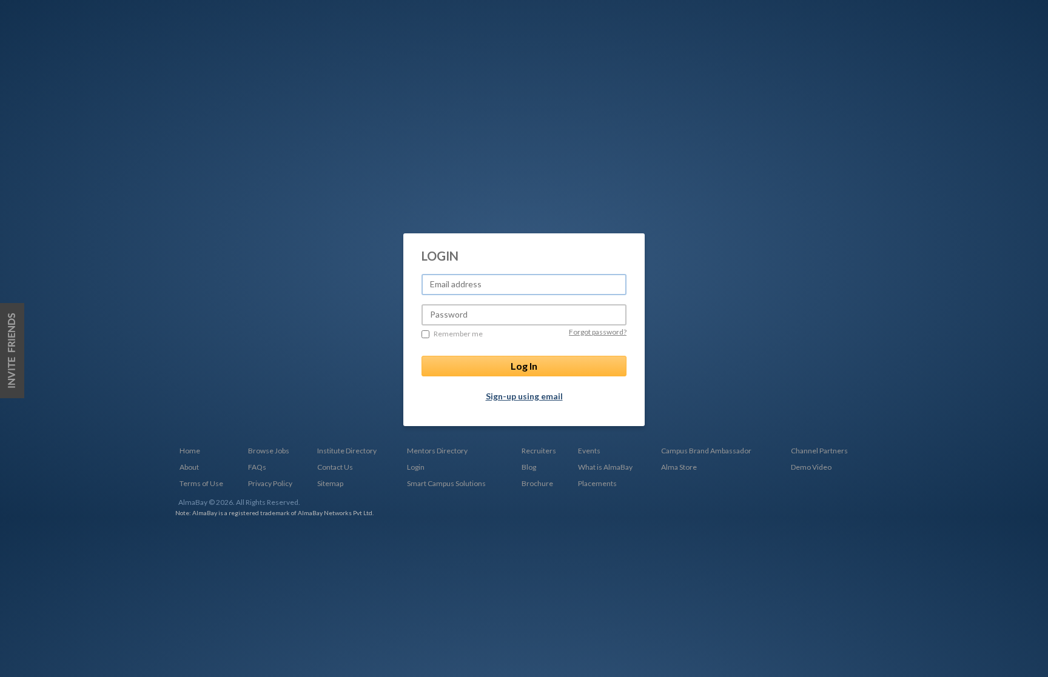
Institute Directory (347, 450)
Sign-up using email (524, 396)
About (189, 467)
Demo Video (811, 467)
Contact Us (335, 467)
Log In (524, 366)
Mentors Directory (437, 450)
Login (416, 467)
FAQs (257, 467)
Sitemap (330, 483)
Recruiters (539, 450)
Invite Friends (12, 350)
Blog (529, 467)
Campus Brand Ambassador (706, 450)
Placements (597, 483)
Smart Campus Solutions (446, 483)
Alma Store (679, 467)
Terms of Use (201, 483)
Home (190, 450)
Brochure (537, 483)
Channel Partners (819, 450)
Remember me (458, 333)
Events (589, 450)
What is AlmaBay (605, 467)
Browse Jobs (268, 450)
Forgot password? (597, 331)
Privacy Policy (270, 483)
